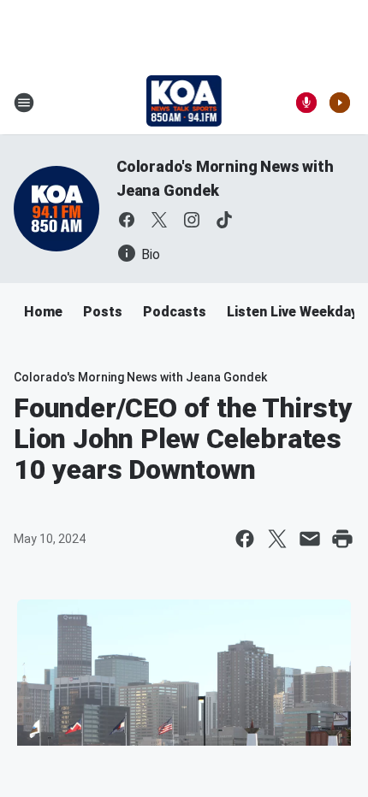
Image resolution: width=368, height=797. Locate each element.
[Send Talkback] (306, 102)
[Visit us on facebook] (126, 220)
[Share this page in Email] (310, 539)
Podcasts (174, 312)
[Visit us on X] (159, 220)
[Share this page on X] (277, 539)
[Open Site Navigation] (24, 102)
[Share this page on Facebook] (245, 539)
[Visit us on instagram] (191, 220)
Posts (102, 312)
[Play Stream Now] (339, 102)
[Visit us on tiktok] (224, 220)
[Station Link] (184, 102)
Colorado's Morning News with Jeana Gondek (140, 377)
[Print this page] (342, 539)
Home (43, 312)
